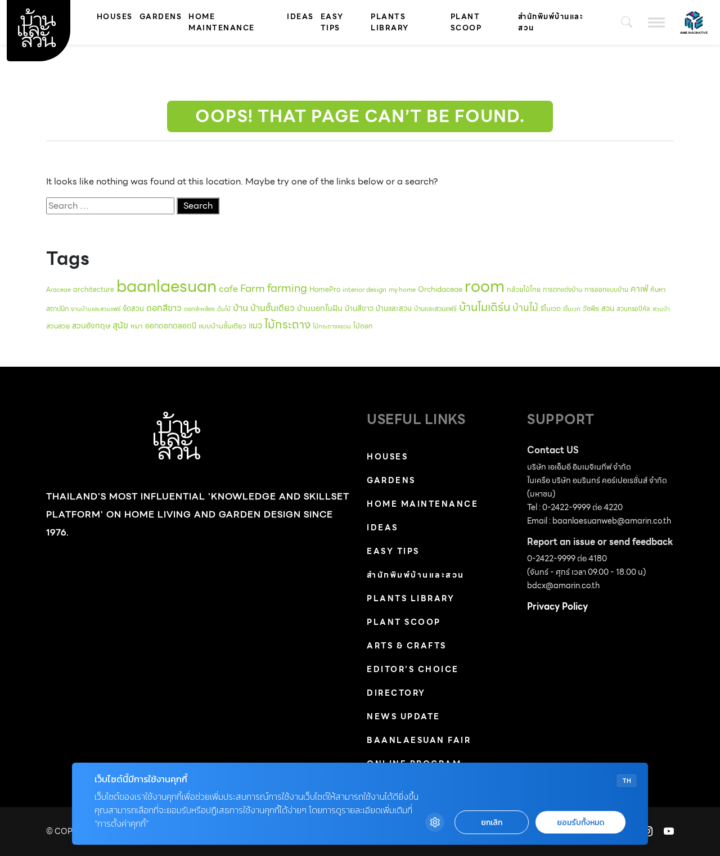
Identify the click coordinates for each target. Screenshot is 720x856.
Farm (252, 288)
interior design (364, 290)
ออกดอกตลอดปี (170, 325)
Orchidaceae (440, 289)
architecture (93, 289)
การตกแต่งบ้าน (562, 290)
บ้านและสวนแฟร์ (435, 308)
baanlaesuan (166, 286)
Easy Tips (332, 22)
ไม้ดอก (363, 326)
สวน (607, 308)
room (485, 286)
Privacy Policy (557, 607)
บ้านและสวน (394, 308)
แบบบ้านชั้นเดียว (222, 326)
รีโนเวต (551, 308)
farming (287, 288)
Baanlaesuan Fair (419, 740)
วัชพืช (591, 308)
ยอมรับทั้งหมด (580, 822)
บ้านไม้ (525, 308)
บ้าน (240, 307)
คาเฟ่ (639, 289)
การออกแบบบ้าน (606, 290)
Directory (396, 693)
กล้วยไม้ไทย (524, 289)
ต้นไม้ (224, 309)
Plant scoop (466, 22)
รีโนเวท (571, 309)
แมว (255, 325)
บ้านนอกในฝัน (320, 308)
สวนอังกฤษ (91, 325)
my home (402, 290)
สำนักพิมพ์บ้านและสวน (550, 22)
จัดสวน (133, 308)
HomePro (324, 289)
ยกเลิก (491, 822)
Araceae (58, 290)
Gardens (161, 16)
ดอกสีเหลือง (199, 309)
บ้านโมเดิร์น (484, 307)
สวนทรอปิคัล (633, 309)
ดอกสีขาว (164, 308)
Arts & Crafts (407, 645)
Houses (115, 16)
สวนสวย (58, 326)
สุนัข (120, 325)
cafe (228, 289)
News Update (403, 716)
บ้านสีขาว (359, 308)
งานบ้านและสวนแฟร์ (95, 309)
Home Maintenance (221, 22)
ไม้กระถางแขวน (332, 326)
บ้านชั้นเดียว (272, 308)
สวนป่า (661, 309)
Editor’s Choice (413, 669)
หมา (136, 326)
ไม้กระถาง (287, 325)
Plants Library (390, 22)
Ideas (300, 16)
